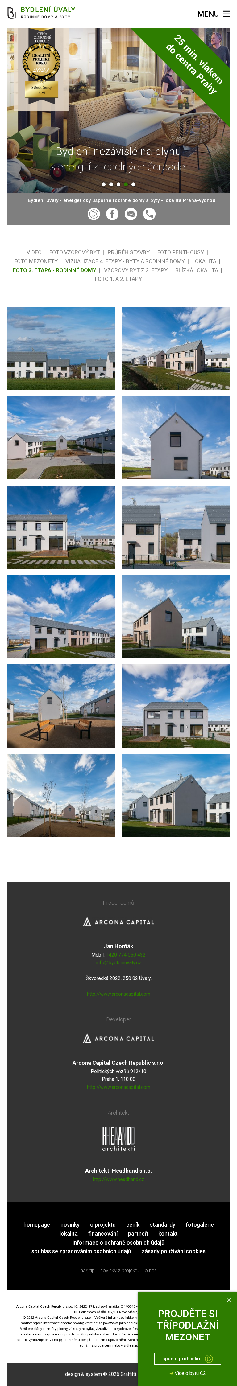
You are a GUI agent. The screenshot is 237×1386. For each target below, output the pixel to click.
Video (34, 252)
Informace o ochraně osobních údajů (118, 1242)
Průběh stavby (129, 252)
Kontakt (168, 1233)
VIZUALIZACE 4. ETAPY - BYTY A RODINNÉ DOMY (125, 261)
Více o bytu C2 (187, 1373)
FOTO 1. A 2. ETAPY (118, 279)
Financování (103, 1233)
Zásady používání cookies (174, 1251)
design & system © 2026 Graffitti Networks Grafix (118, 1374)
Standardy (162, 1224)
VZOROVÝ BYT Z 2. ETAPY (136, 270)
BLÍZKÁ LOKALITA (196, 270)
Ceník (132, 1224)
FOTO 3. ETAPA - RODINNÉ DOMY (54, 270)
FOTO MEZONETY (36, 261)
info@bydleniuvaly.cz (118, 963)
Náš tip (88, 1270)
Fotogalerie (200, 1224)
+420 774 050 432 (126, 955)
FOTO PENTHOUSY (180, 252)
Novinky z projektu (119, 1270)
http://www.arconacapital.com (118, 994)
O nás (151, 1270)
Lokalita (69, 1233)
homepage (36, 1224)
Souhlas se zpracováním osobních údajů (81, 1251)
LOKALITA (204, 261)
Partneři (138, 1233)
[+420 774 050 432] (149, 214)
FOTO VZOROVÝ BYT (74, 252)
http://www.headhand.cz (118, 1179)
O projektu (103, 1224)
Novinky (70, 1224)
